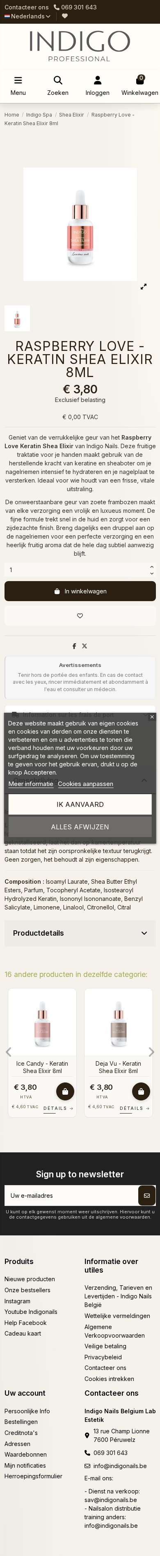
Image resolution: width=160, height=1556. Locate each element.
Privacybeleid (103, 1357)
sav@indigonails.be (111, 1499)
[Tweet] (84, 645)
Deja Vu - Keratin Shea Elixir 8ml (118, 1067)
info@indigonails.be (120, 1465)
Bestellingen (21, 1421)
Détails (58, 1108)
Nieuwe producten (30, 1278)
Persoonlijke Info (27, 1411)
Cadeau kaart (23, 1333)
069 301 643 (111, 1452)
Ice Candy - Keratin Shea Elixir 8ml (42, 1067)
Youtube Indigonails (31, 1311)
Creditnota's (21, 1432)
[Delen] (74, 645)
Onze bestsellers (27, 1290)
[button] (9, 1052)
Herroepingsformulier (33, 1476)
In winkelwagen (86, 591)
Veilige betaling (105, 1346)
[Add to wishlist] (80, 616)
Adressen (17, 1443)
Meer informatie (30, 784)
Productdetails (38, 933)
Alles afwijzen (80, 827)
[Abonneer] (146, 1196)
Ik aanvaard (80, 804)
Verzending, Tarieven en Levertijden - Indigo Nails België (118, 1296)
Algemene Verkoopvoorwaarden (115, 1331)
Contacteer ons (27, 7)
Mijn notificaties (25, 1465)
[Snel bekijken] (69, 1015)
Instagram (17, 1301)
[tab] (80, 933)
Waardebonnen (26, 1454)
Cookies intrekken (109, 1378)
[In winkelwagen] (65, 1091)
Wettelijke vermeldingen (117, 1315)
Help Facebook (26, 1322)
